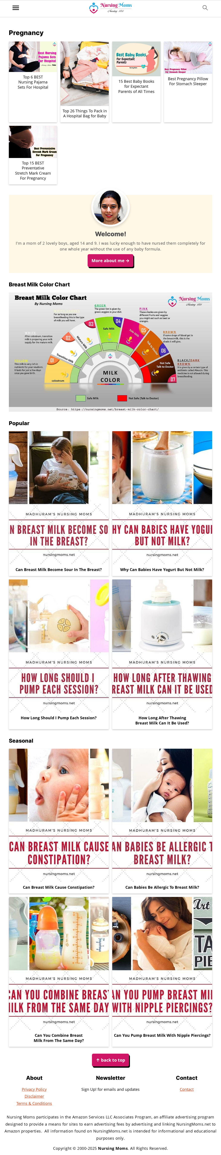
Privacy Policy (34, 1089)
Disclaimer (34, 1096)
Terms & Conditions (34, 1103)
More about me (108, 260)
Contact (187, 1089)
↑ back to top (110, 1060)
